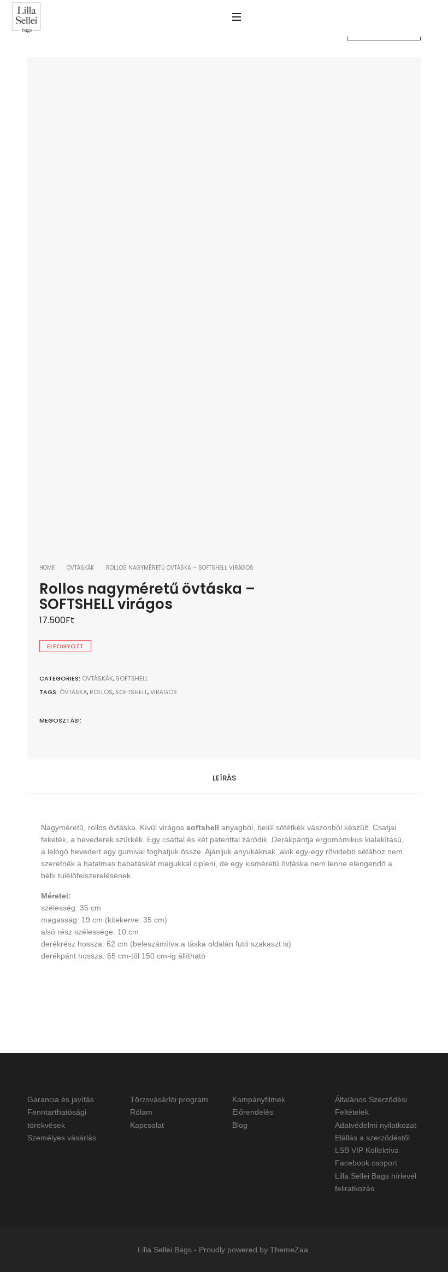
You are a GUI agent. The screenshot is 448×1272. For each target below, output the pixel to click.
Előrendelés (252, 1112)
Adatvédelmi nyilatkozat (375, 1125)
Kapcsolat (147, 1125)
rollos (101, 692)
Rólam (141, 1112)
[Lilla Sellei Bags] (26, 18)
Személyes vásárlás (61, 1137)
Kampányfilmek (258, 1099)
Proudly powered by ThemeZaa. (254, 1249)
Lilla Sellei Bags (165, 1249)
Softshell (132, 678)
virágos (163, 692)
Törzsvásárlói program (169, 1099)
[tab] (224, 777)
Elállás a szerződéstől (372, 1137)
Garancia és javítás (60, 1099)
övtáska (73, 692)
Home (47, 568)
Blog (239, 1125)
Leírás (224, 778)
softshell (131, 692)
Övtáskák (80, 568)
